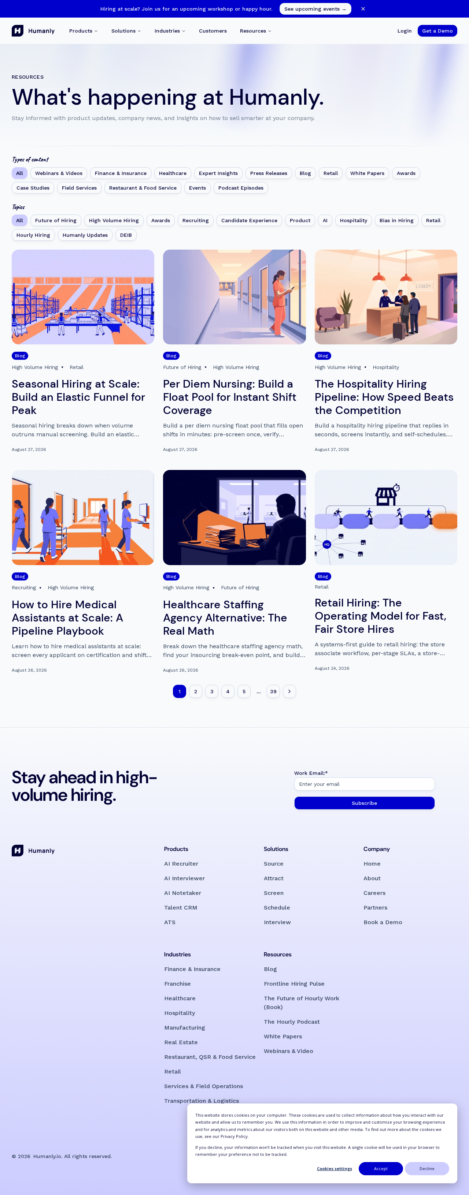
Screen (274, 892)
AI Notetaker (182, 892)
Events (197, 188)
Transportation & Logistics (201, 1100)
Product (300, 220)
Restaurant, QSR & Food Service (210, 1056)
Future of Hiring (56, 220)
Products (80, 31)
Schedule (277, 907)
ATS (170, 922)
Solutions (123, 31)
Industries (167, 31)
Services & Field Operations (203, 1086)
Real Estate (181, 1042)
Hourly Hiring (33, 235)
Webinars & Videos (58, 173)
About (372, 878)
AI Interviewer (184, 878)
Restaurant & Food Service (143, 188)
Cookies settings (334, 1168)
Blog (305, 173)
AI (325, 220)
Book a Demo (382, 922)
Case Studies (32, 188)
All (19, 173)
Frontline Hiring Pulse (294, 983)
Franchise (177, 983)
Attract (274, 878)
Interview (277, 922)
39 (273, 691)
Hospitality (353, 220)
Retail (331, 173)
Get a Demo (437, 31)
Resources (253, 31)
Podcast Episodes (240, 188)
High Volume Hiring (114, 220)
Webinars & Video (288, 1051)
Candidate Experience (249, 220)
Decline (427, 1168)
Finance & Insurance (121, 173)
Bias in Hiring (397, 220)
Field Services (79, 188)
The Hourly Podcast (292, 1021)
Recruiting (195, 220)
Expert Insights (218, 173)
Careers (374, 892)
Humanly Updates (85, 235)
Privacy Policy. (235, 1136)
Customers (213, 31)
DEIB (126, 235)
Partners (375, 907)
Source (274, 863)
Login (405, 31)
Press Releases (268, 173)
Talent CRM (180, 907)
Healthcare (173, 173)
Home (372, 863)
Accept (381, 1168)
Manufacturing (184, 1027)
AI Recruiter (181, 863)
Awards (406, 173)
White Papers (367, 173)
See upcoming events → (315, 9)
